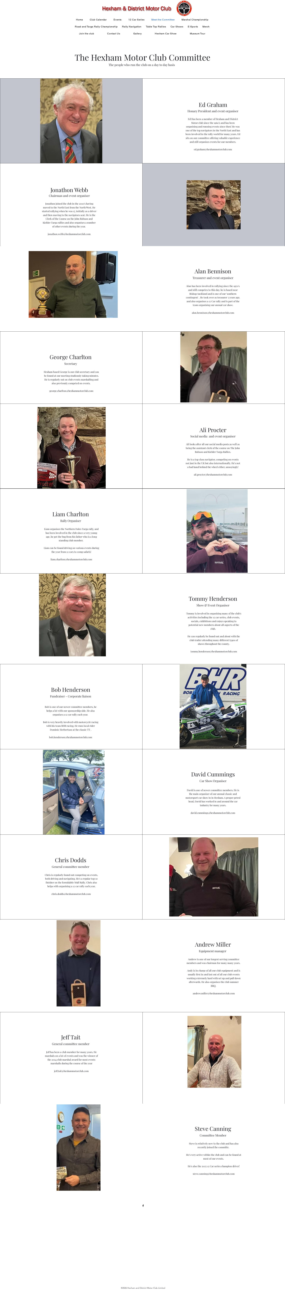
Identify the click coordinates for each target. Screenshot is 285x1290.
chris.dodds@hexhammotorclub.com (71, 893)
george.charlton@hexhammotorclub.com (71, 390)
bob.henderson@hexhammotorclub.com (70, 737)
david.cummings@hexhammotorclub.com (213, 812)
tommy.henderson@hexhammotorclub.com (214, 651)
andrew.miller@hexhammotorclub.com (214, 993)
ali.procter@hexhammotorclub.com (213, 474)
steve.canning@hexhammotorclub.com (214, 1173)
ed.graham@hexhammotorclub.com (213, 149)
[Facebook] (143, 1205)
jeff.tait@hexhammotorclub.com (71, 1071)
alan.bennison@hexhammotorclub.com (213, 312)
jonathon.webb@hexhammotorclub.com (69, 234)
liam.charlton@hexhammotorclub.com (71, 559)
